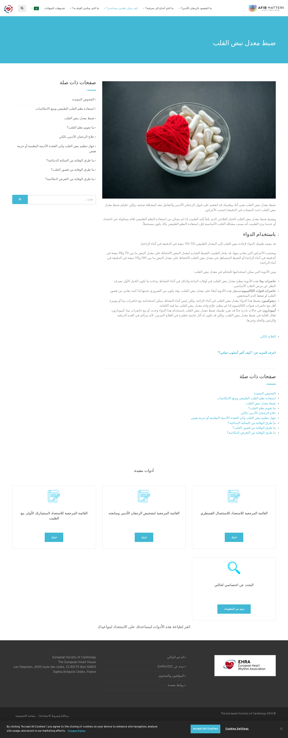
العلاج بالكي (268, 337)
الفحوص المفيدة (265, 394)
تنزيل (234, 537)
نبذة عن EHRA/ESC (170, 667)
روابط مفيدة (176, 685)
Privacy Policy (76, 731)
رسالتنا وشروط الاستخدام (54, 716)
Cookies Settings (237, 729)
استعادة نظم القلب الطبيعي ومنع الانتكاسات (246, 399)
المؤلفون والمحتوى (171, 676)
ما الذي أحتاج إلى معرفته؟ (159, 8)
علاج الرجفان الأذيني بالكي (258, 413)
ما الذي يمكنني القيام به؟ (85, 8)
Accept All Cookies (205, 729)
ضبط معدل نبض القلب (261, 404)
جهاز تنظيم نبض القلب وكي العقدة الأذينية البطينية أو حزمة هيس (233, 418)
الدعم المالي (175, 657)
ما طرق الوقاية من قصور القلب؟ (254, 428)
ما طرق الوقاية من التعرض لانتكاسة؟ (251, 433)
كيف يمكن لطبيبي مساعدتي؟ (122, 8)
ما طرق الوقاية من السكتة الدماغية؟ (252, 423)
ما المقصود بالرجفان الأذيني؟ (196, 8)
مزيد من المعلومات (234, 609)
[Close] (281, 728)
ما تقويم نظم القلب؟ (262, 408)
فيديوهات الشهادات (54, 8)
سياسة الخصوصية (25, 716)
